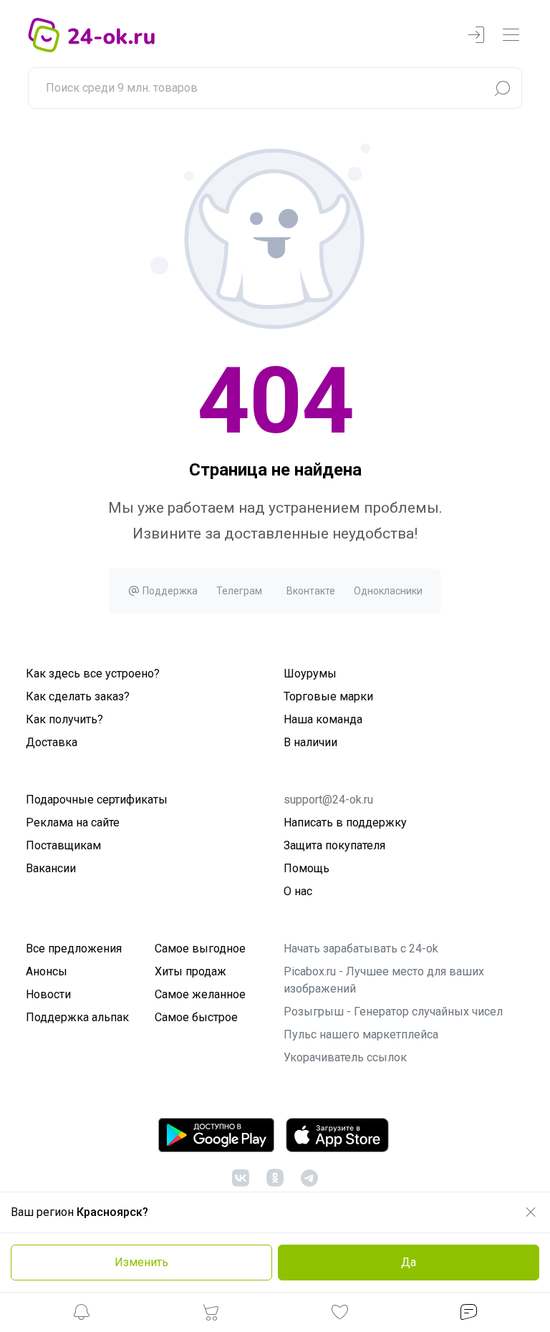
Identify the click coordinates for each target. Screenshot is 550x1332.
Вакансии (51, 868)
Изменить (141, 1262)
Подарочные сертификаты (97, 799)
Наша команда (323, 719)
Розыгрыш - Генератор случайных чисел (393, 1011)
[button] (81, 1314)
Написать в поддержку (345, 822)
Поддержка (169, 591)
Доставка (51, 742)
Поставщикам (63, 845)
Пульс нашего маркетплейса (361, 1034)
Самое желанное (200, 994)
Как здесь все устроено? (93, 673)
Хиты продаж (190, 971)
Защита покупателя (334, 845)
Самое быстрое (196, 1017)
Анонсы (46, 971)
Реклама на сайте (73, 822)
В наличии (310, 742)
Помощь (306, 868)
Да (408, 1262)
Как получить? (64, 719)
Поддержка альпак (77, 1017)
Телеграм (239, 591)
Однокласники (388, 591)
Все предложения (74, 948)
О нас (298, 891)
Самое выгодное (200, 948)
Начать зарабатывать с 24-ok (361, 948)
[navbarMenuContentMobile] (510, 35)
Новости (48, 994)
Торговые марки (328, 696)
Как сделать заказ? (78, 696)
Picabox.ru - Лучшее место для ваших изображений (384, 980)
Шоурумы (310, 673)
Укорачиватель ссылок (345, 1057)
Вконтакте (310, 591)
